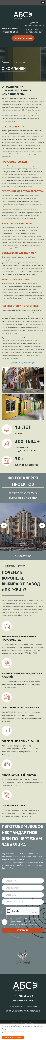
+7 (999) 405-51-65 (10, 32)
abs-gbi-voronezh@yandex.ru (24, 1006)
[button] (43, 2)
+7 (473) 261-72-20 (10, 28)
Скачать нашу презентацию (23, 363)
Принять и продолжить (13, 1037)
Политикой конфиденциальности (23, 924)
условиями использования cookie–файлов (16, 1032)
